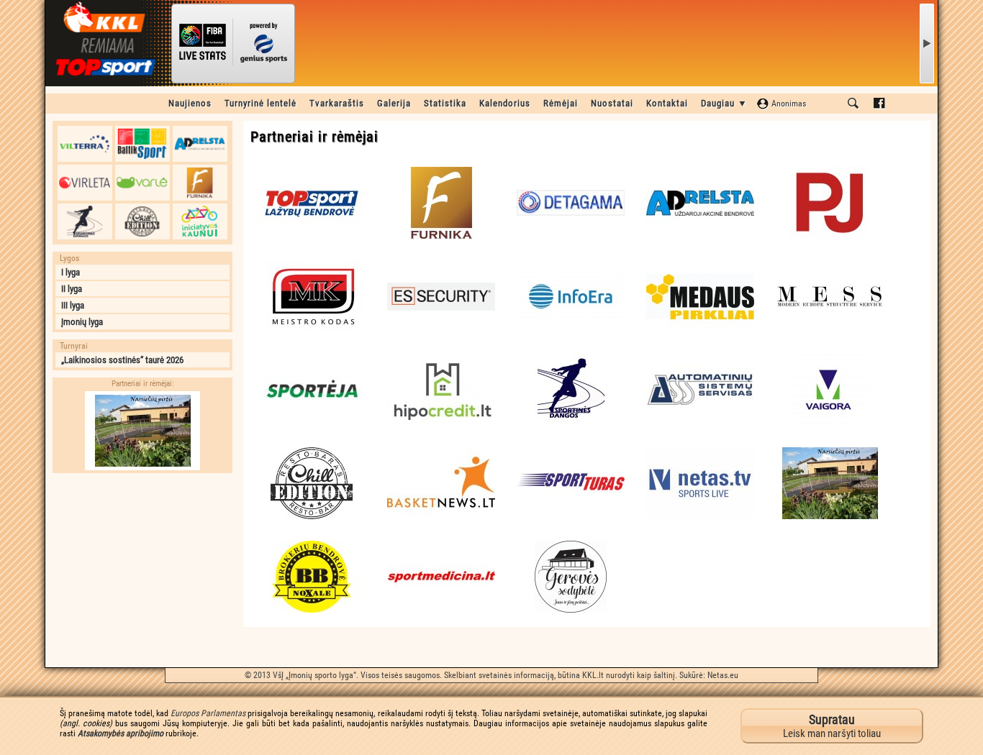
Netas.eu (722, 675)
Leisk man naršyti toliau (832, 726)
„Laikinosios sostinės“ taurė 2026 (122, 359)
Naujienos (190, 103)
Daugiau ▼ (724, 103)
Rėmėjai (560, 103)
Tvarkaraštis (336, 103)
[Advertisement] (142, 570)
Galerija (394, 103)
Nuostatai (612, 103)
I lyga (70, 272)
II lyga (71, 288)
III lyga (72, 305)
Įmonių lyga (82, 321)
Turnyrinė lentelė (260, 103)
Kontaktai (667, 103)
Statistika (445, 103)
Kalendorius (504, 103)
